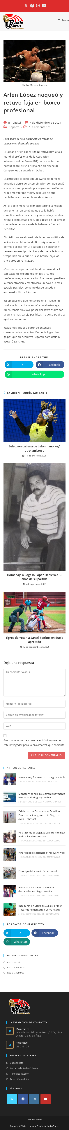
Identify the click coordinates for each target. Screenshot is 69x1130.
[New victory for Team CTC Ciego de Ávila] (9, 779)
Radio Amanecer (16, 967)
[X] (12, 1099)
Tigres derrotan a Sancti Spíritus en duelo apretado (34, 640)
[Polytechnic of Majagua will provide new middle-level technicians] (9, 836)
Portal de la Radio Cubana (24, 1068)
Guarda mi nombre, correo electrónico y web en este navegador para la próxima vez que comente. (34, 743)
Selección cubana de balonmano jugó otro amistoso (35, 448)
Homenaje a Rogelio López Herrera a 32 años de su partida (34, 577)
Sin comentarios (40, 127)
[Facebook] (23, 1099)
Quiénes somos (35, 1119)
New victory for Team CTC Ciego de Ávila (41, 777)
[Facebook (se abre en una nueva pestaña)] (32, 6)
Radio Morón (14, 962)
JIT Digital (14, 122)
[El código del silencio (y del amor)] (9, 873)
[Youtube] (45, 1099)
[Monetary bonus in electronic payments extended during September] (9, 797)
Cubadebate (16, 1062)
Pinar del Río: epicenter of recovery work (41, 852)
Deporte (14, 127)
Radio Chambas (15, 972)
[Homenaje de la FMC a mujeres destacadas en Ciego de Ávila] (9, 891)
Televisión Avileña (19, 1079)
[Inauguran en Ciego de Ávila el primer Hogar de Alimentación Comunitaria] (9, 909)
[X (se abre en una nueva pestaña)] (26, 6)
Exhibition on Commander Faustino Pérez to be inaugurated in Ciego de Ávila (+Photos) (39, 815)
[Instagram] (34, 1099)
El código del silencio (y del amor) (37, 871)
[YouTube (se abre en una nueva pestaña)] (43, 6)
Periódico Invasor (19, 1073)
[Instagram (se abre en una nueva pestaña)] (38, 6)
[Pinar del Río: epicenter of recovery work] (9, 854)
